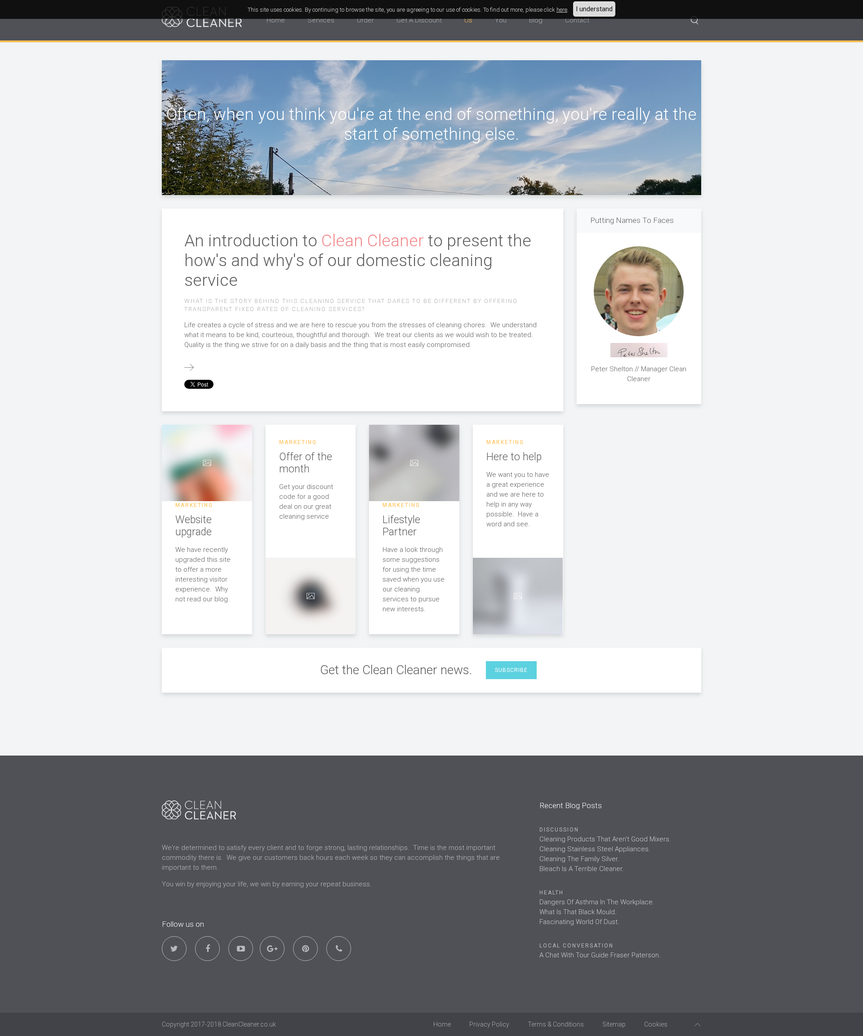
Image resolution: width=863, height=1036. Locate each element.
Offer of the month (305, 463)
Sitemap (614, 1024)
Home (276, 20)
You (501, 20)
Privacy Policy (489, 1024)
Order (365, 20)
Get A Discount (419, 20)
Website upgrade (193, 526)
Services (320, 20)
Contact (577, 20)
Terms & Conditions (556, 1024)
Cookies (655, 1024)
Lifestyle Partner (401, 526)
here (561, 9)
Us (468, 20)
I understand (594, 9)
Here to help (514, 457)
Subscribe (511, 670)
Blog (536, 20)
